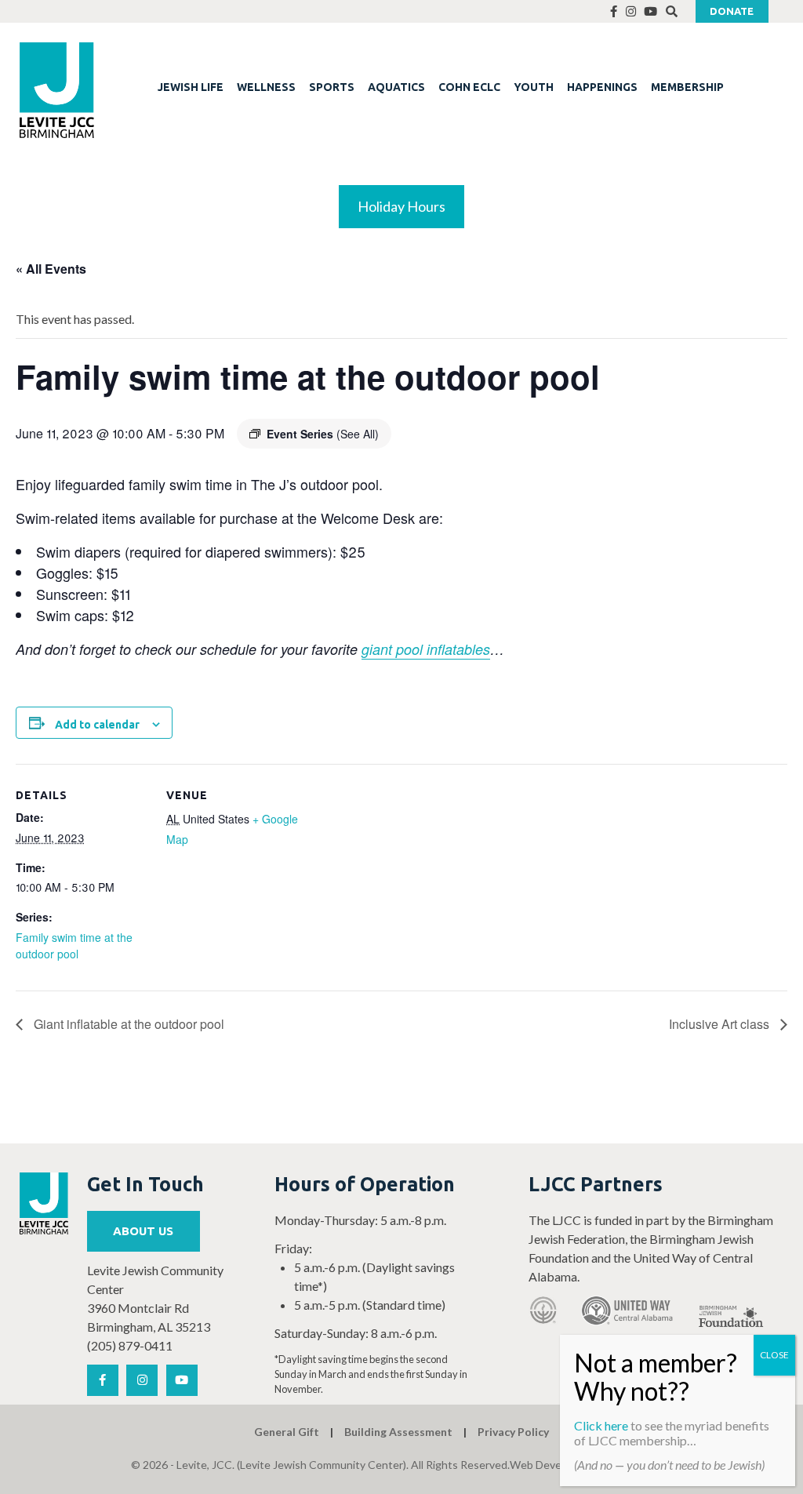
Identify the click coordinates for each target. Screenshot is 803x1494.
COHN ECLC (469, 87)
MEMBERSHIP (687, 87)
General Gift (286, 1431)
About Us (143, 1231)
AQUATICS (396, 87)
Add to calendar (97, 724)
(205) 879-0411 (130, 1345)
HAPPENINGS (602, 87)
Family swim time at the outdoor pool (74, 945)
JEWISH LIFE (190, 87)
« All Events (51, 269)
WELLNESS (266, 87)
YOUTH (534, 87)
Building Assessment (398, 1431)
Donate (732, 10)
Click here (601, 1425)
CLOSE (774, 1355)
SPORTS (331, 87)
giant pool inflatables (426, 649)
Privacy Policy (513, 1431)
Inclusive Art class (720, 1024)
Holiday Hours (401, 206)
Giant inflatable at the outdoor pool (127, 1024)
